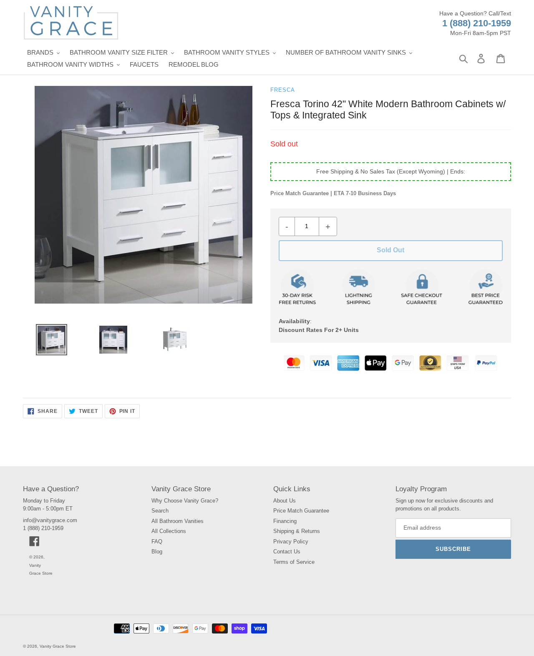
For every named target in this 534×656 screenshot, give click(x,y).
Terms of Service (294, 562)
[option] (48, 341)
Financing (285, 521)
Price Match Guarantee (301, 511)
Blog (156, 551)
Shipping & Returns (296, 531)
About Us (284, 501)
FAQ (156, 541)
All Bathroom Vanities (177, 521)
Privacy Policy (290, 541)
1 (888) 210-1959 (476, 23)
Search (160, 511)
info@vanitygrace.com (50, 520)
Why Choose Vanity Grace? (184, 501)
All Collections (168, 531)
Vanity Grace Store (58, 646)
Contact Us (286, 551)
